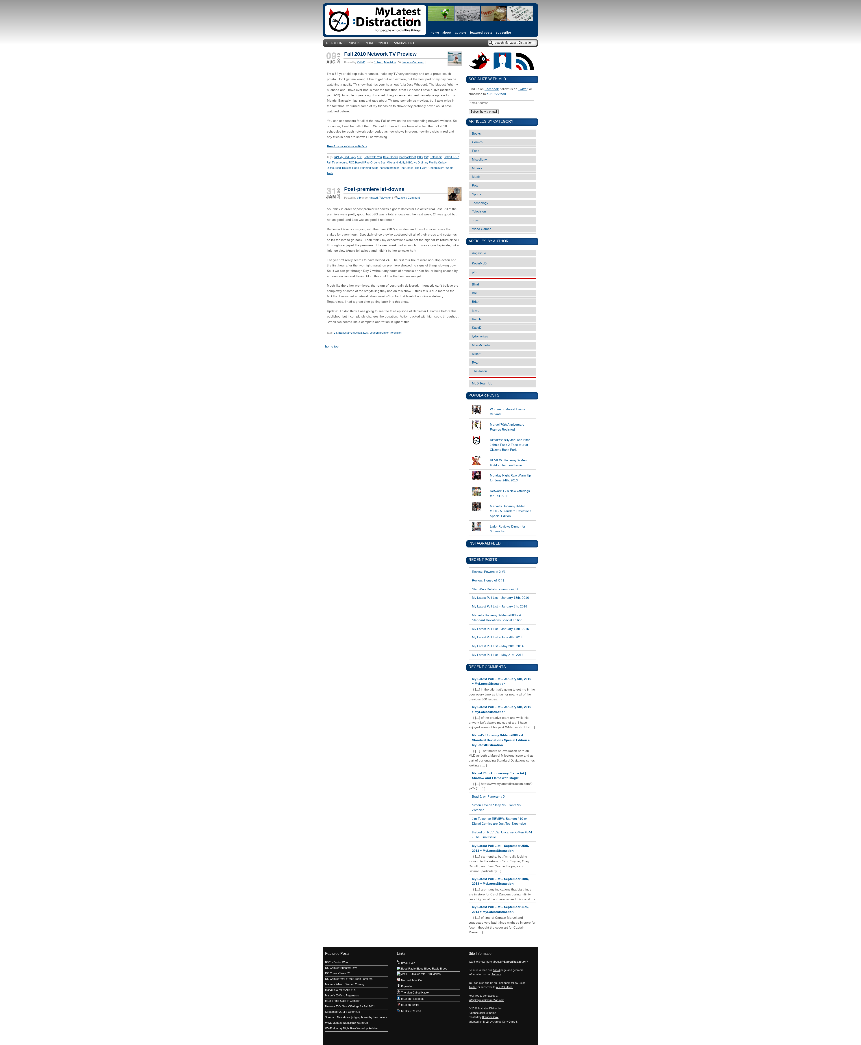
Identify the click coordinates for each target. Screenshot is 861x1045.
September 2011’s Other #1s (342, 1011)
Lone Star (379, 162)
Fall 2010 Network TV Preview (380, 54)
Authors (461, 32)
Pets (475, 185)
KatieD (361, 62)
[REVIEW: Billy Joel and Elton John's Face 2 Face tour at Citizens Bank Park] (502, 436)
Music (476, 176)
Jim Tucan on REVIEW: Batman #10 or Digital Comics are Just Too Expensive (499, 821)
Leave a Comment (413, 62)
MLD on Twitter (409, 1004)
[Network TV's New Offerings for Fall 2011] (502, 487)
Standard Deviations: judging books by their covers (356, 1017)
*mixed (383, 43)
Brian (475, 301)
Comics (477, 142)
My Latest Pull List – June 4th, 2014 (497, 637)
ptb (359, 197)
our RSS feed (496, 94)
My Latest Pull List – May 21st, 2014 (497, 655)
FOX (351, 162)
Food (475, 150)
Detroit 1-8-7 (451, 157)
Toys (475, 220)
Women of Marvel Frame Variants (507, 412)
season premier (389, 168)
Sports (476, 194)
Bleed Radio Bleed (435, 968)
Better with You (373, 157)
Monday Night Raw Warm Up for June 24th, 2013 (510, 478)
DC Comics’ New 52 (337, 973)
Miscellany (479, 159)
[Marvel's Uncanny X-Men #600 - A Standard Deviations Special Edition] (502, 502)
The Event (421, 168)
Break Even (407, 963)
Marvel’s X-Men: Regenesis (342, 995)
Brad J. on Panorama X (488, 796)
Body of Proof (407, 157)
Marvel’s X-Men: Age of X (340, 989)
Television (390, 62)
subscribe (503, 32)
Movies (477, 168)
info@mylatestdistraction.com (486, 1000)
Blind (475, 284)
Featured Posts (481, 32)
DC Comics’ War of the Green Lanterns (348, 979)
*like (370, 43)
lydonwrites (480, 336)
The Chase (406, 168)
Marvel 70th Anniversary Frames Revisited (507, 427)
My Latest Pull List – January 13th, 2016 (500, 597)
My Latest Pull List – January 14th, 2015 (500, 629)
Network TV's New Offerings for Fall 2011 (510, 493)
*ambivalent (404, 43)
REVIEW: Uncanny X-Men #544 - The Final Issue (508, 463)
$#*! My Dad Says (345, 157)
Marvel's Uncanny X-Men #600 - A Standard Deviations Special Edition (510, 511)
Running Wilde (369, 168)
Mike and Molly (396, 162)
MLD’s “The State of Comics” (342, 1000)
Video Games (481, 229)
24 (335, 332)
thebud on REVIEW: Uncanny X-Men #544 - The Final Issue (502, 835)
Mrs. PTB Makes (430, 974)
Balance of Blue (478, 1013)
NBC (409, 162)
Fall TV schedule (337, 162)
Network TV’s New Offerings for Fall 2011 (350, 1006)
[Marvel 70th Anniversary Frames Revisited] (502, 420)
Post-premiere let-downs (374, 189)
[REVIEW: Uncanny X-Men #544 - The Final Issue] (502, 456)
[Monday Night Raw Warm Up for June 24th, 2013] (502, 471)
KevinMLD (479, 263)
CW (426, 157)
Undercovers (436, 168)
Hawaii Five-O (363, 162)
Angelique (479, 253)
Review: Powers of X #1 (489, 571)
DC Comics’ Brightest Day (341, 968)
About (446, 32)
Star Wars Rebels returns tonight (495, 589)
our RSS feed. (504, 987)
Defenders (436, 157)
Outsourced (334, 168)
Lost (365, 332)
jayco (475, 310)
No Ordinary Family (425, 162)
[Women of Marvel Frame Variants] (502, 405)
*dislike (355, 43)
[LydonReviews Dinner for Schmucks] (502, 522)
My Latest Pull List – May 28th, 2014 (498, 646)
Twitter (522, 89)
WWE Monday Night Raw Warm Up (346, 1022)
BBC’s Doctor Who (336, 962)
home (434, 32)
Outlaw (442, 162)
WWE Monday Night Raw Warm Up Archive (351, 1028)
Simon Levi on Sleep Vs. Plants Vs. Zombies (497, 807)
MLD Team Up (482, 383)
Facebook (492, 89)
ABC (359, 157)
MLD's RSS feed (410, 1011)
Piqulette (406, 986)
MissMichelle (481, 345)
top (336, 346)
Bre (474, 293)
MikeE (476, 354)
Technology (480, 203)
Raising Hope (350, 168)
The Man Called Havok (414, 992)
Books (476, 133)
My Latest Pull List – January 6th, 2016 (499, 606)
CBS (420, 157)
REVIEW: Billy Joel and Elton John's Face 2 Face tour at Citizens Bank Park (510, 444)
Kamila (477, 319)
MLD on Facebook (412, 998)
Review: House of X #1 (488, 580)
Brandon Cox (490, 1017)
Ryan (475, 362)
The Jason (479, 371)
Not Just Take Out (411, 980)
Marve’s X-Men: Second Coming (345, 984)
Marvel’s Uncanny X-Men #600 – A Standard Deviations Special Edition (497, 618)
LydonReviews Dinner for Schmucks (507, 529)
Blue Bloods (390, 157)
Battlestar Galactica (350, 332)
